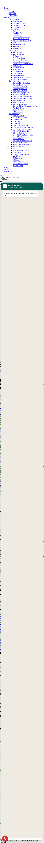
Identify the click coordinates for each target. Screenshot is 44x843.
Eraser (15, 31)
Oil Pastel (16, 56)
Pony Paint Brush (19, 58)
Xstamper (12, 148)
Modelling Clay (18, 52)
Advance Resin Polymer (21, 150)
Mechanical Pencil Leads (21, 37)
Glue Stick (16, 121)
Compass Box (17, 35)
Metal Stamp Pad (18, 156)
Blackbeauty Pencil (19, 23)
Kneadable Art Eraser (20, 91)
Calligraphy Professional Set (22, 96)
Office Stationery (14, 114)
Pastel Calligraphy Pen (20, 94)
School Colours (14, 50)
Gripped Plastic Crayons (21, 62)
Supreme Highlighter (20, 104)
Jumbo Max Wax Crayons (21, 77)
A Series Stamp (18, 166)
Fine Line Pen (17, 33)
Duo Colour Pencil (19, 71)
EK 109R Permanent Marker (22, 141)
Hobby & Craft (14, 81)
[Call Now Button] (5, 838)
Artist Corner (13, 16)
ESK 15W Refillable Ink (21, 131)
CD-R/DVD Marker (20, 118)
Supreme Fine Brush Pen (21, 83)
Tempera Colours (18, 68)
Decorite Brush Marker (20, 87)
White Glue (17, 48)
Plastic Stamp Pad (19, 146)
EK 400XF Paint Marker (21, 137)
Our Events (12, 14)
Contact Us (8, 171)
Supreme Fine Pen (19, 100)
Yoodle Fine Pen (18, 102)
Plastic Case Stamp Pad (21, 154)
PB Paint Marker (18, 139)
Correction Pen (18, 119)
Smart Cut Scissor (19, 44)
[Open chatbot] (4, 179)
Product (7, 17)
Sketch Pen (16, 69)
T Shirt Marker (18, 112)
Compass (16, 29)
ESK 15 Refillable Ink (20, 125)
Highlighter (17, 123)
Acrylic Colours (18, 108)
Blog (6, 168)
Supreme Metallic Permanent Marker (25, 106)
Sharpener (16, 46)
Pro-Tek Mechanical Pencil (22, 41)
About (6, 10)
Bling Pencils (17, 21)
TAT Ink (16, 160)
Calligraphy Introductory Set (22, 98)
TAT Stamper (17, 158)
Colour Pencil (17, 73)
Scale (14, 42)
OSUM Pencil (17, 27)
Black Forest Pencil (19, 25)
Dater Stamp (17, 152)
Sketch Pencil (17, 110)
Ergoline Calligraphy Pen (21, 93)
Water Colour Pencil (19, 75)
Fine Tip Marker (18, 116)
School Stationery (15, 19)
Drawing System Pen (20, 89)
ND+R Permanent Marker (21, 144)
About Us (12, 12)
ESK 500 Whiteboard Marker (23, 127)
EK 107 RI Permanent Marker (23, 129)
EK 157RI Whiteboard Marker (23, 135)
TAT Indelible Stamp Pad (21, 162)
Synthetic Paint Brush (20, 60)
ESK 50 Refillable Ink (20, 133)
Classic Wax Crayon (20, 79)
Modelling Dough (19, 54)
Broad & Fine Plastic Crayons (23, 64)
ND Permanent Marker (20, 143)
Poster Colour (17, 66)
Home (6, 8)
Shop (6, 169)
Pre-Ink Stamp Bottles (20, 164)
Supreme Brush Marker (21, 85)
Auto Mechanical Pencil (21, 39)
